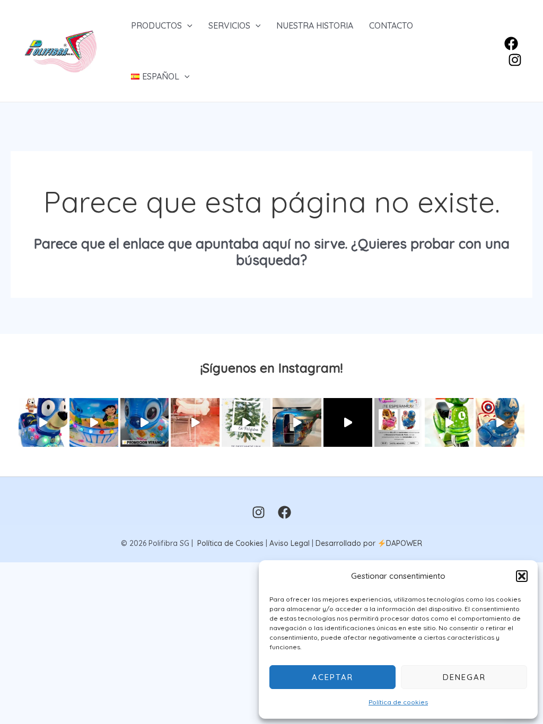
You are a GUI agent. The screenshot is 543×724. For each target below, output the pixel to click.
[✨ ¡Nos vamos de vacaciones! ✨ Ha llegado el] (93, 422)
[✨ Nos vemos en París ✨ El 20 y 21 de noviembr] (398, 422)
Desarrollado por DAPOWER (369, 543)
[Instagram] (515, 60)
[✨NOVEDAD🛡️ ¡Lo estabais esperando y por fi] (500, 422)
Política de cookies (398, 702)
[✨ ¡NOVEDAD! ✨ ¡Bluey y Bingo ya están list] (43, 422)
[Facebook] (511, 43)
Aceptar (332, 677)
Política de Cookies (230, 543)
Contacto (391, 25)
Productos (156, 25)
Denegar (464, 677)
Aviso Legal (289, 543)
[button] (521, 576)
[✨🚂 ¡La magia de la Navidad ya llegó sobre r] (347, 422)
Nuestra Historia (314, 25)
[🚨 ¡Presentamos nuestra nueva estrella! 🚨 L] (449, 422)
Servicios (229, 25)
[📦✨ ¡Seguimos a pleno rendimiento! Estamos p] (195, 422)
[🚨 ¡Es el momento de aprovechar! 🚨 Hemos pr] (144, 422)
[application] (187, 25)
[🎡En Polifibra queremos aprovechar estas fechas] (246, 422)
